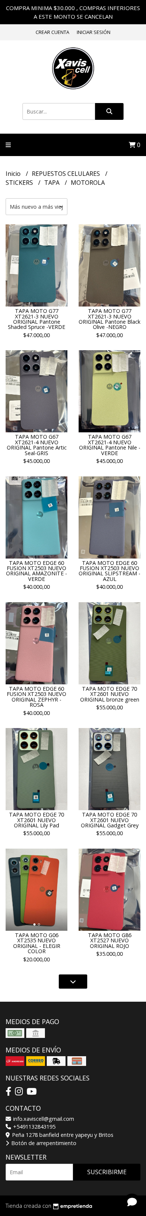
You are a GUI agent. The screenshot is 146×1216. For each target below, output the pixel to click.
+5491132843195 (33, 1126)
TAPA (52, 182)
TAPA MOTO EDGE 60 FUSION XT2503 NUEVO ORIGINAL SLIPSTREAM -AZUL (109, 570)
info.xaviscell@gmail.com (43, 1118)
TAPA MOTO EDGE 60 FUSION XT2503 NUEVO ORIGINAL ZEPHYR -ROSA (36, 696)
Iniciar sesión (93, 32)
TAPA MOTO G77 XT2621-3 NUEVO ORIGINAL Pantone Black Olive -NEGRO (109, 318)
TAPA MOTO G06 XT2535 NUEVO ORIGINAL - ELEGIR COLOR (36, 943)
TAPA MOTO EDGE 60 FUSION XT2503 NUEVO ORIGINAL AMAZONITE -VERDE (36, 570)
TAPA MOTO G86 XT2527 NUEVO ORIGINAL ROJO (109, 940)
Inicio (14, 174)
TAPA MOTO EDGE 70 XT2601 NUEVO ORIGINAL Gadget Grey (110, 820)
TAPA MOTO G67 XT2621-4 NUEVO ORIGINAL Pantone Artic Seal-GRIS (37, 444)
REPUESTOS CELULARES (66, 174)
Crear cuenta (52, 32)
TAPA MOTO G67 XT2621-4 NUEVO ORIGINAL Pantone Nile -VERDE (109, 444)
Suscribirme (107, 1172)
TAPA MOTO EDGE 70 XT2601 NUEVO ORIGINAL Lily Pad (36, 820)
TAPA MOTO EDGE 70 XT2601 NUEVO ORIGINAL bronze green (109, 694)
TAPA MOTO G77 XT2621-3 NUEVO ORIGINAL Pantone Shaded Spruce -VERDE (36, 318)
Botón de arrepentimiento (43, 1143)
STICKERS (20, 182)
